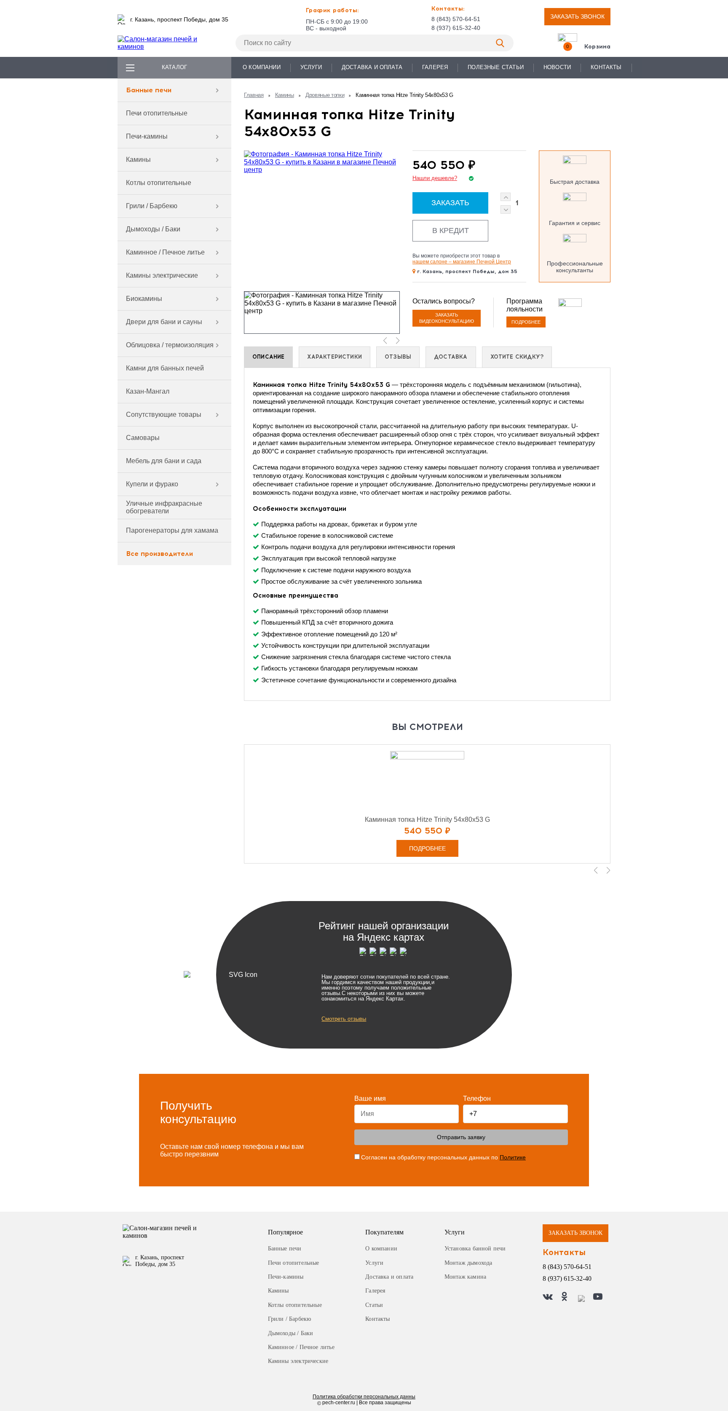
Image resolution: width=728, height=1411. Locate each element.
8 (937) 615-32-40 (455, 27)
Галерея (435, 67)
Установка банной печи (475, 1248)
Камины (138, 159)
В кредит (450, 230)
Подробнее (526, 322)
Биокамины (144, 298)
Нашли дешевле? (434, 178)
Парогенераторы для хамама (172, 530)
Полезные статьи (496, 67)
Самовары (143, 437)
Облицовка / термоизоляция (170, 345)
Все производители (159, 554)
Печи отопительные (156, 113)
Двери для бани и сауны (164, 321)
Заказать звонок (577, 16)
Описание (268, 357)
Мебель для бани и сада (163, 460)
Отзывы (398, 357)
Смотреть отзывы (343, 1019)
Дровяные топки (325, 95)
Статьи (374, 1305)
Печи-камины (147, 136)
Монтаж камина (465, 1277)
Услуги (311, 67)
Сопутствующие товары (163, 414)
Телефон (477, 1098)
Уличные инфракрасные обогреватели (164, 507)
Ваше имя (370, 1098)
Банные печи (148, 90)
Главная (254, 95)
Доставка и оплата (372, 67)
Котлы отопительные (158, 182)
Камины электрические (162, 275)
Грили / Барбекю (151, 205)
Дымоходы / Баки (153, 229)
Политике (513, 1157)
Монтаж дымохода (468, 1263)
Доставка (450, 357)
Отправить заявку (461, 1137)
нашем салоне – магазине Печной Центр (461, 262)
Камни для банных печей (165, 368)
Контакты (606, 67)
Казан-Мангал (147, 391)
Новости (557, 67)
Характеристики (334, 357)
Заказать (450, 203)
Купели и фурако (152, 484)
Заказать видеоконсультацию (446, 318)
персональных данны (364, 1397)
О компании (262, 67)
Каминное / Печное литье (165, 252)
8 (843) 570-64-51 (455, 19)
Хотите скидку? (517, 357)
